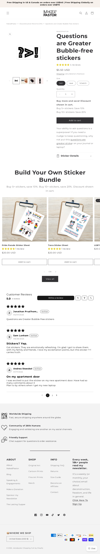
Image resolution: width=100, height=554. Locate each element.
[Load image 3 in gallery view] (32, 80)
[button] (8, 13)
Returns (54, 471)
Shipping (60, 74)
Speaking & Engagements (13, 482)
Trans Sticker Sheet (58, 245)
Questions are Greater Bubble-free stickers (62, 24)
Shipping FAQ (57, 465)
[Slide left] (9, 81)
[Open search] (78, 298)
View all (50, 279)
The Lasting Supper (16, 504)
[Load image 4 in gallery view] (40, 80)
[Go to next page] (57, 395)
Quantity (60, 89)
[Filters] (84, 298)
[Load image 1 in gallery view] (16, 80)
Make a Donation (15, 489)
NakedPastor (12, 24)
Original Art (34, 465)
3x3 (61, 83)
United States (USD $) (18, 539)
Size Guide (56, 477)
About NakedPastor (13, 467)
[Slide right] (47, 81)
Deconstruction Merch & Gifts (31, 24)
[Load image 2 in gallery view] (24, 80)
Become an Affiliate (56, 485)
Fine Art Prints (36, 477)
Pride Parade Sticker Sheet (16, 245)
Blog (9, 474)
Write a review (55, 298)
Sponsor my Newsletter (12, 497)
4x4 (71, 83)
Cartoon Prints (36, 471)
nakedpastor (18, 548)
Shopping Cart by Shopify (33, 548)
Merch (32, 483)
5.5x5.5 (83, 83)
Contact (54, 492)
